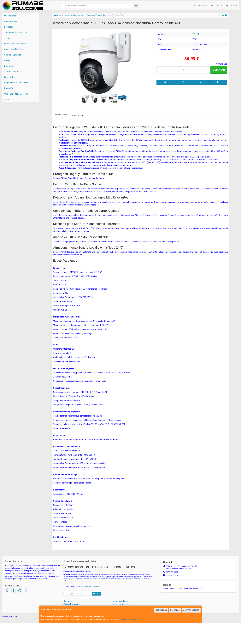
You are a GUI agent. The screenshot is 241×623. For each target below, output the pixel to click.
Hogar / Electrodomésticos (16, 83)
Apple (6, 99)
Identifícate (201, 5)
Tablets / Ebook (11, 71)
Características (60, 115)
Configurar (161, 610)
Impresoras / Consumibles (15, 44)
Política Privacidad (71, 604)
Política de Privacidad (82, 581)
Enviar (96, 593)
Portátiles (8, 27)
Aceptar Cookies (191, 610)
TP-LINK (195, 34)
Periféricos (9, 66)
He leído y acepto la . (83, 587)
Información (77, 115)
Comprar (219, 69)
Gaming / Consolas (12, 55)
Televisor (8, 38)
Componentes (10, 21)
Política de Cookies (129, 619)
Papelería (8, 88)
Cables (7, 60)
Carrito (231, 5)
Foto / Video (9, 77)
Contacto (217, 5)
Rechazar (175, 610)
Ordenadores (10, 16)
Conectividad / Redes (13, 49)
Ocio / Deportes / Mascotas (16, 94)
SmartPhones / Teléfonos (15, 32)
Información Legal (120, 601)
